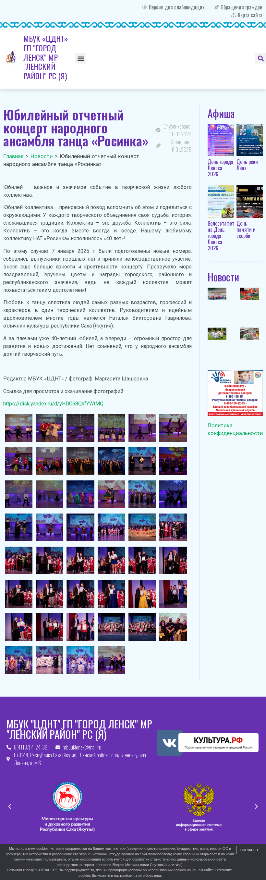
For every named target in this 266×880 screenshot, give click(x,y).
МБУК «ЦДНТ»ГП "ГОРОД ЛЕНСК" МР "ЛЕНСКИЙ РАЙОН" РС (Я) (45, 56)
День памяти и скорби (246, 229)
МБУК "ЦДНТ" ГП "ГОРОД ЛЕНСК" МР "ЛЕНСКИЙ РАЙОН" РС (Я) (79, 729)
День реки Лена (247, 165)
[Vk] (170, 743)
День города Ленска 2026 (220, 168)
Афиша (221, 113)
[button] (80, 58)
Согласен (249, 850)
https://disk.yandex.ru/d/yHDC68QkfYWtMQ (53, 404)
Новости (223, 276)
